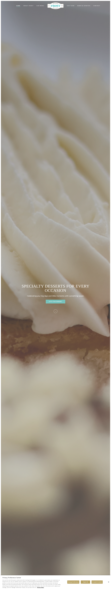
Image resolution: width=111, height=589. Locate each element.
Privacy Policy (40, 587)
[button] (55, 301)
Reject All (85, 582)
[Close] (108, 582)
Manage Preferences (73, 582)
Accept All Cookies (97, 582)
